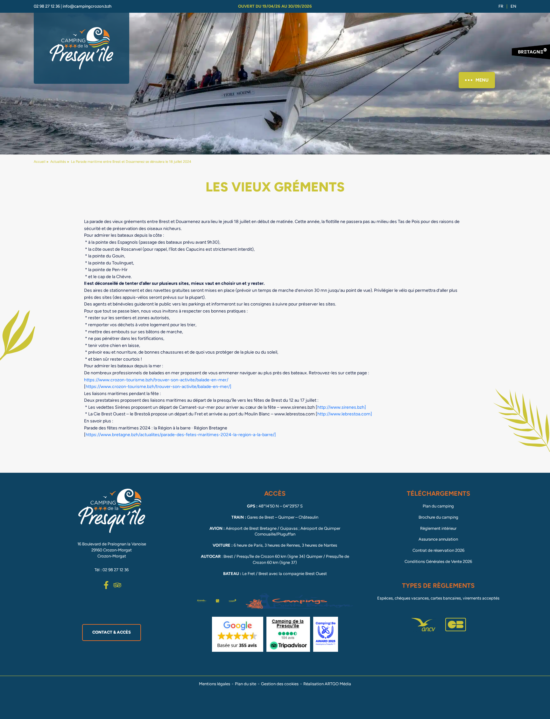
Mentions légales (214, 683)
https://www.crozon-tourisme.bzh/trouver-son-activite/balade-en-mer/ (156, 380)
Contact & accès (111, 632)
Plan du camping (438, 506)
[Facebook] (106, 585)
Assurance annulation (438, 539)
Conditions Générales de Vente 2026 (438, 561)
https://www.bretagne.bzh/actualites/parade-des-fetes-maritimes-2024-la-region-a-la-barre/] (181, 434)
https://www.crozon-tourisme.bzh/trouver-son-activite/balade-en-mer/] (158, 386)
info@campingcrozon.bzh (87, 6)
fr (500, 6)
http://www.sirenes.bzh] (341, 407)
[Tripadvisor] (117, 585)
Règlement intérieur (438, 528)
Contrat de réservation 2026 (438, 550)
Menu (482, 80)
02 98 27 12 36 (47, 6)
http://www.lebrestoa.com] (344, 414)
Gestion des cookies (280, 683)
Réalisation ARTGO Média (327, 683)
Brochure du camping (438, 517)
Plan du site (245, 683)
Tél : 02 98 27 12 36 (112, 569)
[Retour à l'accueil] (81, 48)
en (513, 6)
